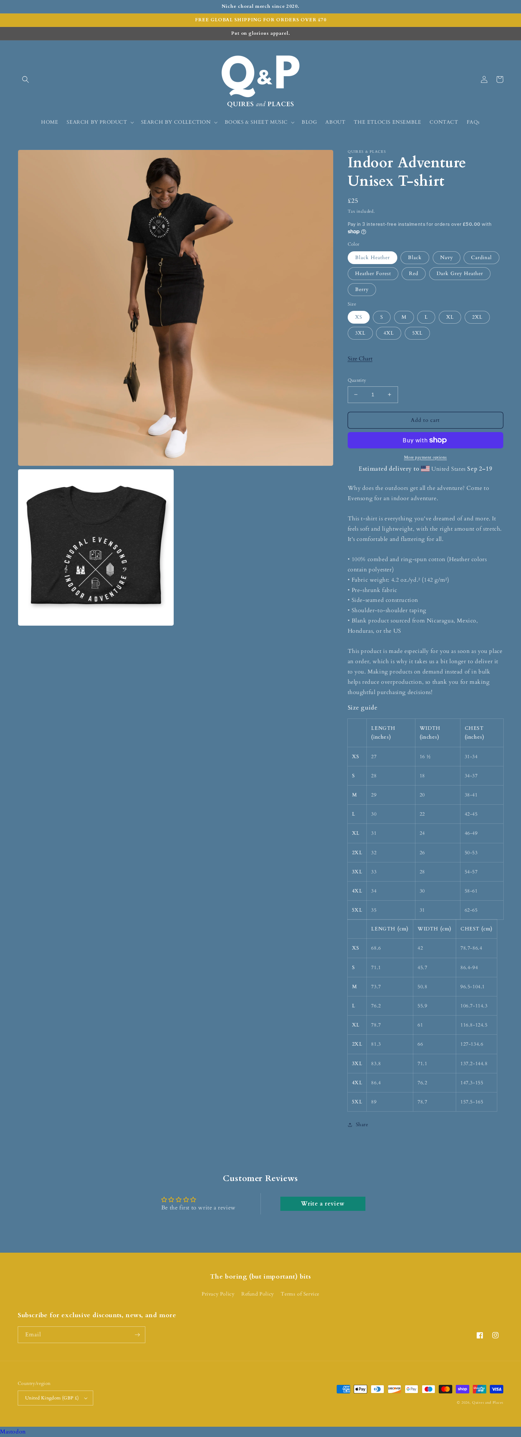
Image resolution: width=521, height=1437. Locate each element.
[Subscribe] (137, 1334)
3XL (360, 333)
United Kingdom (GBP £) (52, 1398)
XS (358, 317)
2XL (477, 317)
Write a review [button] (322, 1204)
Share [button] (362, 1124)
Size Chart (360, 359)
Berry (362, 289)
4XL (388, 333)
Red (413, 273)
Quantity (357, 380)
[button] (25, 79)
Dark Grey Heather (460, 273)
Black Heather (372, 257)
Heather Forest (373, 273)
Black (415, 257)
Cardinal (481, 257)
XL (450, 317)
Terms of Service (300, 1294)
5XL (417, 333)
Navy (446, 257)
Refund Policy (257, 1294)
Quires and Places (487, 1402)
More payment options (425, 457)
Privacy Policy (218, 1294)
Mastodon (13, 1432)
